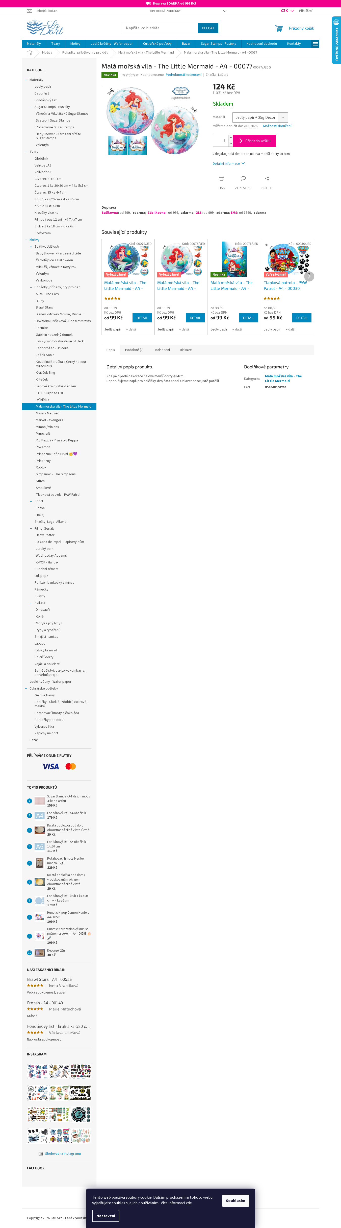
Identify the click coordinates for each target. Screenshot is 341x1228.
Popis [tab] (111, 349)
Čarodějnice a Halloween (54, 260)
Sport (39, 501)
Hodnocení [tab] (162, 349)
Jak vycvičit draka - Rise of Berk (60, 341)
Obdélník (41, 158)
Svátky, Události (47, 246)
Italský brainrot (46, 650)
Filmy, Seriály (45, 528)
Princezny (43, 460)
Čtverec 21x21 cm (48, 178)
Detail (142, 318)
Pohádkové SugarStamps (55, 127)
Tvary (34, 151)
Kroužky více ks (46, 212)
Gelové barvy (45, 695)
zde (189, 1203)
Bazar (34, 740)
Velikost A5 (43, 165)
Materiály (36, 79)
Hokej (40, 514)
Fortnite (42, 327)
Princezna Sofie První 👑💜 (56, 454)
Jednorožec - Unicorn (52, 348)
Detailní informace (226, 163)
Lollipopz (41, 575)
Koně (40, 616)
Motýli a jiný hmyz (49, 623)
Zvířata (40, 602)
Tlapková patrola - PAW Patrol (58, 494)
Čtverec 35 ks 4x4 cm (50, 192)
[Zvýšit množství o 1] (230, 138)
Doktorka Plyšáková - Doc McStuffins (63, 321)
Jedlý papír (43, 86)
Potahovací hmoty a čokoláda (57, 713)
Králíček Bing (45, 372)
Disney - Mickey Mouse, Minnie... (60, 314)
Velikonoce (44, 280)
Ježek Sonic (45, 355)
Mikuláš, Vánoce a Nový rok (56, 267)
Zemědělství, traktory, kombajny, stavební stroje (60, 672)
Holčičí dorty (44, 657)
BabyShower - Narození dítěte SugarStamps (58, 136)
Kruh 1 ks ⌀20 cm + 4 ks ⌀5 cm (57, 199)
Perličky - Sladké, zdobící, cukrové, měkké (61, 704)
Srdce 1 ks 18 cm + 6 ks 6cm (55, 226)
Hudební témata (47, 569)
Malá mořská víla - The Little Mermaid (63, 406)
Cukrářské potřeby (44, 688)
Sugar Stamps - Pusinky (52, 106)
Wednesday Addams (51, 555)
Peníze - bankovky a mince (54, 582)
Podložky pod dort (49, 719)
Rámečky (41, 589)
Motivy (35, 239)
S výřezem (43, 233)
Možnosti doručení (277, 126)
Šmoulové (43, 487)
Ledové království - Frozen (56, 386)
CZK (284, 10)
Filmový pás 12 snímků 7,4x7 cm (58, 219)
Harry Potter (45, 535)
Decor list (42, 93)
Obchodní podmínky (165, 11)
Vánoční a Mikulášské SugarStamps (62, 113)
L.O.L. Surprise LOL (50, 393)
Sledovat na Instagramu (63, 1153)
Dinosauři (43, 609)
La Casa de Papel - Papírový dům (60, 542)
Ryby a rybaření (47, 630)
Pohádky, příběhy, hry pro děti (58, 287)
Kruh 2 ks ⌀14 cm (47, 205)
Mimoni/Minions (47, 427)
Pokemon (43, 447)
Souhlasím (235, 1200)
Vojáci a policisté (47, 664)
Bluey (40, 300)
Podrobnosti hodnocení (183, 75)
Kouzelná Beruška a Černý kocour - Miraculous (62, 364)
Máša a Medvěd (47, 413)
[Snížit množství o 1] (230, 144)
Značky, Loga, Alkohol (51, 521)
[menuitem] (34, 44)
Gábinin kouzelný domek (54, 334)
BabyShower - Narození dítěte (58, 253)
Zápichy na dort (46, 733)
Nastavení (105, 1216)
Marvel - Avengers (49, 420)
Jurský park (45, 548)
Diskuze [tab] (186, 349)
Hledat (208, 28)
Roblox (41, 467)
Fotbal (40, 508)
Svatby (40, 596)
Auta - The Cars (47, 294)
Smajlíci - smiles (46, 636)
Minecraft (43, 433)
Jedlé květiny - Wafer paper (50, 681)
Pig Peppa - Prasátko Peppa (57, 440)
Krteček (42, 379)
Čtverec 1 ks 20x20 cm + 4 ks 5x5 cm (62, 185)
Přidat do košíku (258, 140)
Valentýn (42, 145)
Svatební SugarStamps (53, 120)
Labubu (40, 643)
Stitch (40, 481)
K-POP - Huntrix (47, 562)
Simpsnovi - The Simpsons (56, 474)
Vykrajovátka (44, 726)
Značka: (217, 74)
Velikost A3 (43, 172)
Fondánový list (46, 100)
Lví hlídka (42, 400)
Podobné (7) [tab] (134, 349)
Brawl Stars (44, 307)
